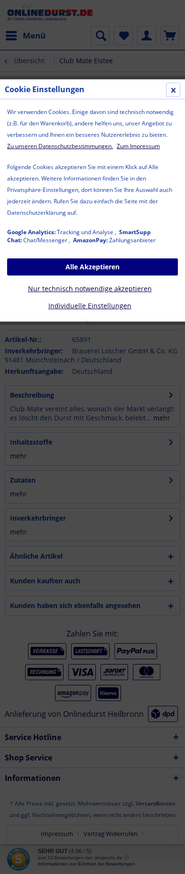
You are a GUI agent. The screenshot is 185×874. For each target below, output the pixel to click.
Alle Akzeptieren (92, 266)
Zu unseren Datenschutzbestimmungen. (60, 146)
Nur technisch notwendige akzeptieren (90, 288)
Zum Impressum (138, 146)
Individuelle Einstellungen (89, 305)
